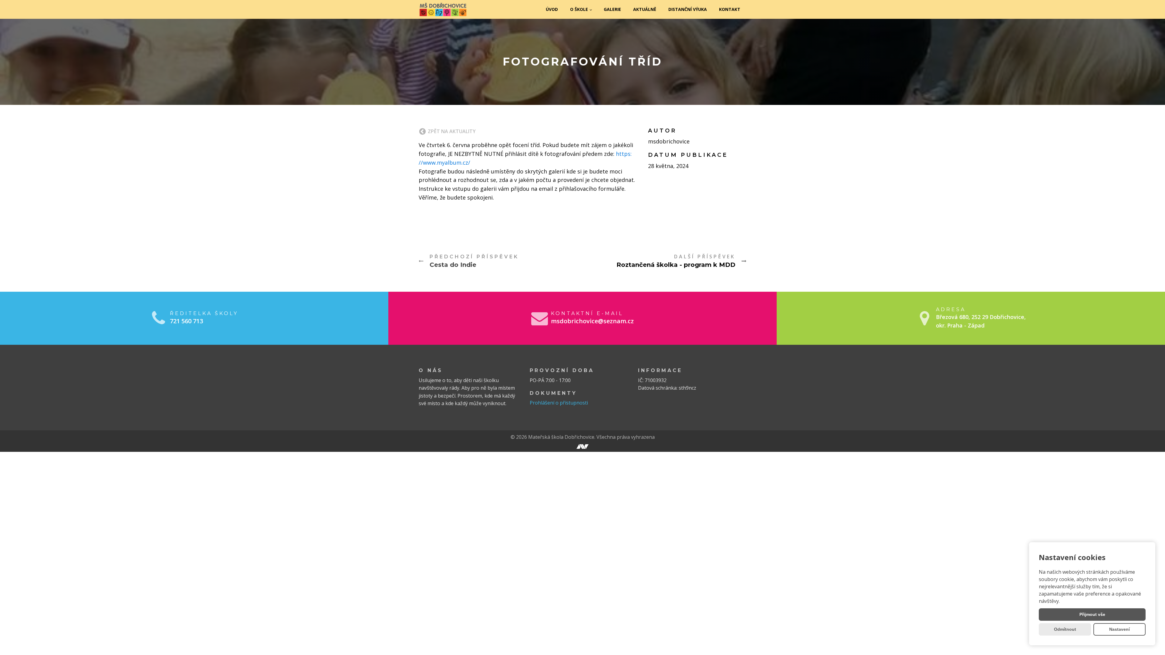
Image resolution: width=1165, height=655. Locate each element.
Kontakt (729, 9)
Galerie (612, 9)
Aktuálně (644, 9)
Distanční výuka (687, 9)
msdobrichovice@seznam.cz (592, 321)
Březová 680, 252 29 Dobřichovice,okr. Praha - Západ (981, 321)
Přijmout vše (1092, 614)
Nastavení (1119, 629)
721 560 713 (186, 321)
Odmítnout (1065, 629)
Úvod (552, 9)
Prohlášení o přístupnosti (559, 402)
